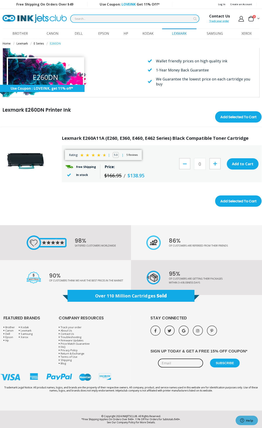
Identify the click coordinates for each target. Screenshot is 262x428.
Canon (9, 330)
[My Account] (241, 19)
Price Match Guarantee (75, 343)
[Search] (195, 19)
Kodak (25, 327)
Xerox (24, 337)
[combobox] (134, 19)
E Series (39, 43)
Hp (7, 340)
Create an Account (241, 4)
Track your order (219, 21)
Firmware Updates (72, 340)
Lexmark (22, 43)
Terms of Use (69, 356)
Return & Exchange (72, 353)
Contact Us (219, 16)
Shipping (66, 360)
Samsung (26, 333)
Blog (63, 363)
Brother (10, 327)
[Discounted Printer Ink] (34, 18)
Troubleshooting (71, 337)
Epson (9, 337)
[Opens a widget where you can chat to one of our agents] (246, 421)
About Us (66, 330)
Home (6, 43)
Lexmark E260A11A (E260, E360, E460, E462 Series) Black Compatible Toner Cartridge (155, 138)
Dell (7, 333)
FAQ (63, 347)
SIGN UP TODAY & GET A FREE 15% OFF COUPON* (198, 351)
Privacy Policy (69, 350)
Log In (222, 4)
